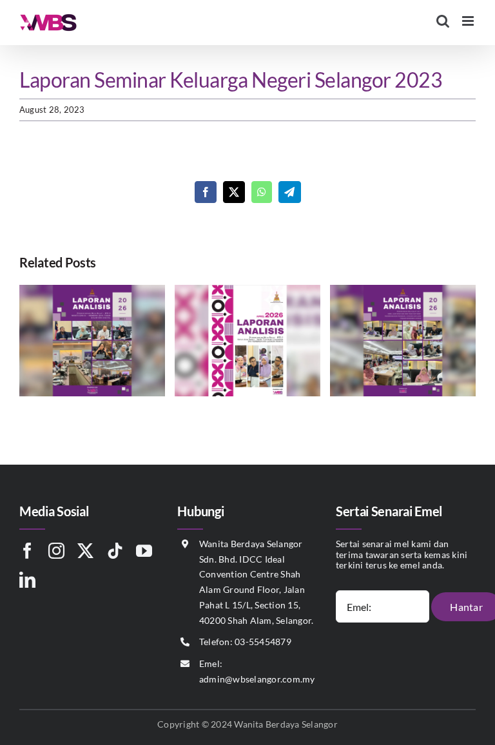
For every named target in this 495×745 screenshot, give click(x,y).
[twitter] (85, 551)
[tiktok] (115, 551)
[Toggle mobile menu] (469, 21)
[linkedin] (27, 580)
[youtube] (144, 551)
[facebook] (27, 551)
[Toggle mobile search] (442, 21)
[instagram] (56, 551)
